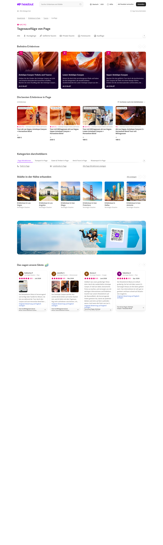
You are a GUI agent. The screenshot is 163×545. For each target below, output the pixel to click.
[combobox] (61, 4)
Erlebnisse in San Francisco (90, 204)
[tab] (18, 35)
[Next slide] (144, 35)
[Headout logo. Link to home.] (25, 4)
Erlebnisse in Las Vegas (24, 204)
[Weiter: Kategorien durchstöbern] (144, 160)
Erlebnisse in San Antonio (133, 204)
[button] (24, 11)
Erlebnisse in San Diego (68, 204)
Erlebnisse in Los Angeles (46, 204)
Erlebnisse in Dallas (110, 204)
